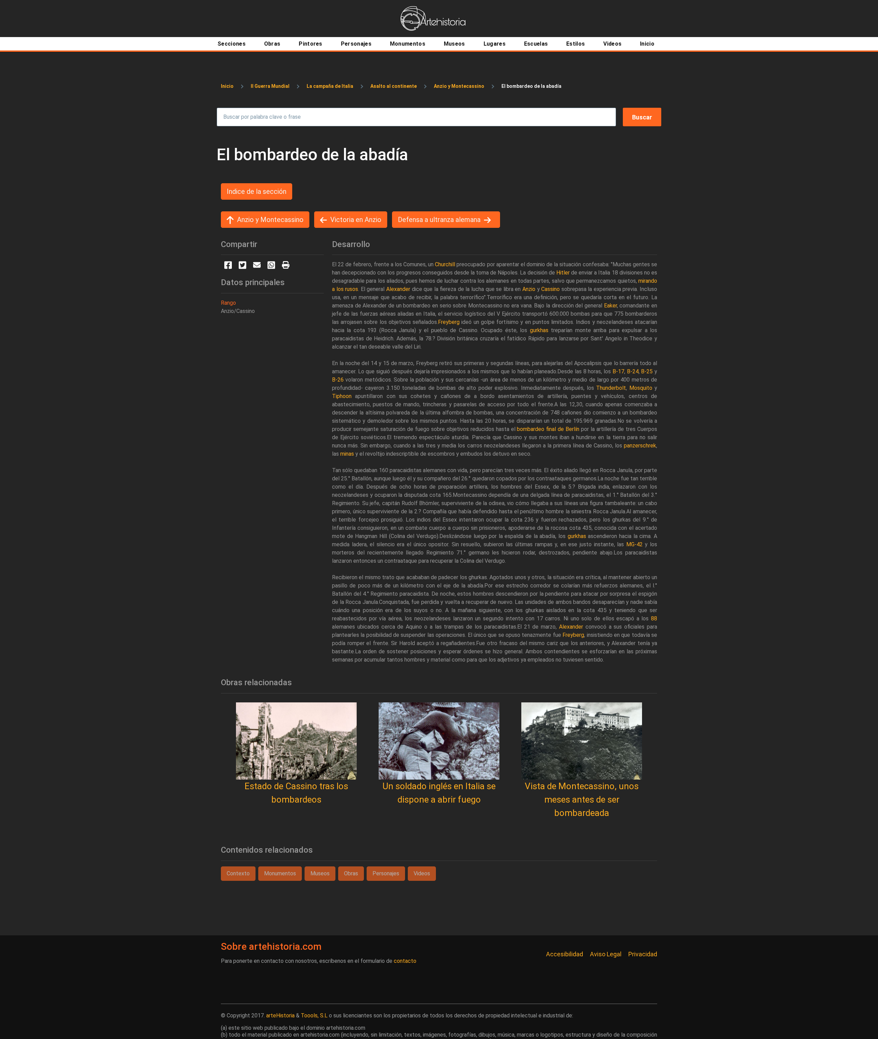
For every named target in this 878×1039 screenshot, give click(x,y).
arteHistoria (280, 1015)
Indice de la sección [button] (256, 191)
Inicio (227, 86)
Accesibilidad (564, 954)
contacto (405, 961)
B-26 (338, 379)
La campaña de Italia (330, 86)
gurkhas (539, 330)
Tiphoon (342, 396)
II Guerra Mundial (270, 86)
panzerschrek (640, 445)
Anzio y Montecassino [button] (270, 219)
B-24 (633, 371)
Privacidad (642, 954)
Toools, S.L (314, 1015)
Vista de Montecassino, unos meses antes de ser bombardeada (582, 799)
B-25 (647, 371)
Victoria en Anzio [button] (355, 219)
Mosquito (640, 388)
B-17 (618, 371)
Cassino (550, 289)
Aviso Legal (605, 954)
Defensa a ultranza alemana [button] (439, 219)
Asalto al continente (393, 86)
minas (347, 454)
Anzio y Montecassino (459, 86)
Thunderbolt (611, 388)
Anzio (528, 289)
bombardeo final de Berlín (548, 429)
